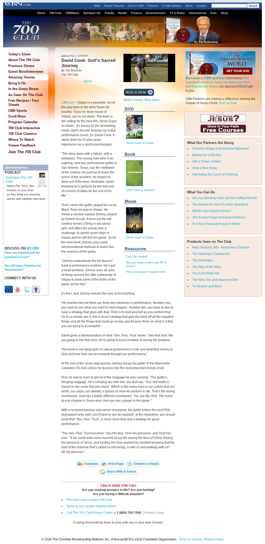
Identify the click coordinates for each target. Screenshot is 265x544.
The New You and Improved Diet (215, 280)
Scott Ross (17, 116)
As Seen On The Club (25, 95)
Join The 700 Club (24, 152)
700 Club (55, 12)
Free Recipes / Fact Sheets (23, 103)
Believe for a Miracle (206, 155)
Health (122, 12)
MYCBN (33, 248)
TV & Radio (177, 12)
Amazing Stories (21, 77)
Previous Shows (21, 66)
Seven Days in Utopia (139, 237)
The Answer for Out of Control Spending (220, 204)
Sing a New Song (204, 168)
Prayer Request (114, 5)
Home (41, 12)
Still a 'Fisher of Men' (206, 161)
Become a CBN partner (205, 78)
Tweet (87, 81)
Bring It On (17, 83)
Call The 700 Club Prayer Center (90, 512)
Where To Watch (21, 140)
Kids (213, 12)
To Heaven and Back (207, 286)
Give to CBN (136, 5)
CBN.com (68, 102)
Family (109, 12)
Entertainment (155, 12)
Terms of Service (190, 539)
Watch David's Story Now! (141, 100)
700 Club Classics (22, 134)
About (189, 5)
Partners (153, 5)
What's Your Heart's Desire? (211, 211)
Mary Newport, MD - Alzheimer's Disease (220, 247)
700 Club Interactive (24, 128)
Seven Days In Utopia (139, 142)
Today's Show (19, 54)
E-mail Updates (171, 5)
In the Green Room (23, 89)
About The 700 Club (24, 60)
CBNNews (72, 12)
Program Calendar (23, 122)
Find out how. (228, 103)
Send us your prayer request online (91, 506)
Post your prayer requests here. (146, 271)
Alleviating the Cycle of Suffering (215, 174)
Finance (136, 12)
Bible (97, 5)
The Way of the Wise (206, 267)
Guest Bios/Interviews (25, 71)
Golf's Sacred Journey (140, 190)
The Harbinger (202, 260)
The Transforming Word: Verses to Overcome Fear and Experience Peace (217, 82)
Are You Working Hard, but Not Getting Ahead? (225, 198)
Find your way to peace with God (89, 500)
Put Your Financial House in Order (216, 224)
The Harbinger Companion (211, 254)
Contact (201, 5)
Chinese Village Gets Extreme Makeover (220, 148)
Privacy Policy (213, 539)
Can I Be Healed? (137, 256)
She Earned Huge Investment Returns (219, 217)
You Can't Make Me (205, 273)
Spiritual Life (92, 12)
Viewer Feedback (21, 145)
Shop (224, 12)
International (197, 12)
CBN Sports (17, 111)
